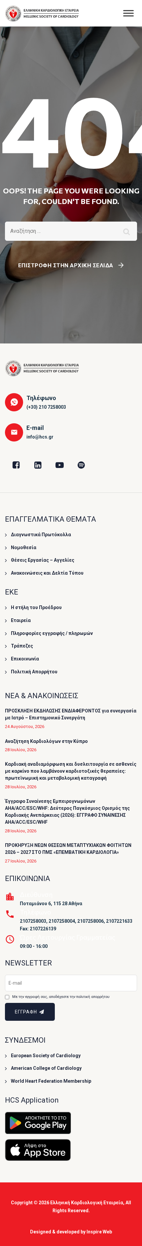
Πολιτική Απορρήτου (34, 671)
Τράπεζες (22, 646)
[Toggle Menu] (128, 13)
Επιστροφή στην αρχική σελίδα (65, 265)
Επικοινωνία (25, 658)
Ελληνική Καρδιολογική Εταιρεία (86, 1202)
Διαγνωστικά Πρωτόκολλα (41, 534)
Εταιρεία (21, 620)
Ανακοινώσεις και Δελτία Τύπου (47, 573)
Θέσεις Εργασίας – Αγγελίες (42, 560)
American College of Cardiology (46, 1068)
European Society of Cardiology (46, 1055)
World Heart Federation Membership (51, 1081)
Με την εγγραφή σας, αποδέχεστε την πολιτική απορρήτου (60, 997)
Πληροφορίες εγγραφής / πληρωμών (52, 633)
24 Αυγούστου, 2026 (24, 726)
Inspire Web (99, 1231)
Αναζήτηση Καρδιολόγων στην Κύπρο (46, 741)
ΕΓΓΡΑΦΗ (26, 1011)
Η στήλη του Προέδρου (36, 607)
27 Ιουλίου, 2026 (20, 860)
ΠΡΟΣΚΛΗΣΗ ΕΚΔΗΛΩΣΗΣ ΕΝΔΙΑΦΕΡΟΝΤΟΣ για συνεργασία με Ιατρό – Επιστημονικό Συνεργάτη (70, 714)
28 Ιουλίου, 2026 (20, 749)
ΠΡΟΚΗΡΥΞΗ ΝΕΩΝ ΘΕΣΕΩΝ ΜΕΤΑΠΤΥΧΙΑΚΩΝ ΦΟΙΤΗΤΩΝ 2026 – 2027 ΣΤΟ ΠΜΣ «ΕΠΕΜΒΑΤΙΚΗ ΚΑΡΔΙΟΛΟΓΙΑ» (68, 849)
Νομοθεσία (23, 547)
